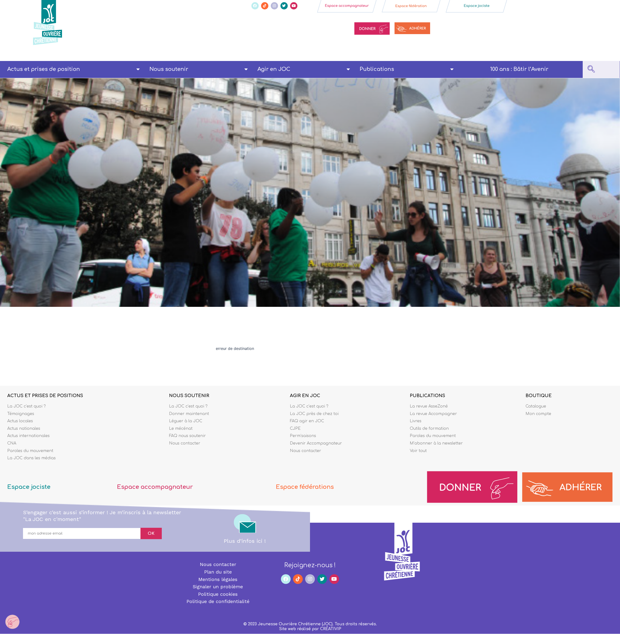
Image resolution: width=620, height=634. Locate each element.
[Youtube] (293, 5)
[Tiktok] (264, 5)
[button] (591, 69)
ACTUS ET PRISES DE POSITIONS (45, 395)
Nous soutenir (168, 69)
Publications (377, 69)
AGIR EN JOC (305, 395)
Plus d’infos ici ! (245, 541)
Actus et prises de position (43, 69)
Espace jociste (28, 487)
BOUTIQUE (539, 395)
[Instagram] (274, 5)
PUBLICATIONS (427, 395)
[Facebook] (255, 5)
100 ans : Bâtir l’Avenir (519, 69)
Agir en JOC (273, 69)
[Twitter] (284, 5)
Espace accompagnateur (155, 487)
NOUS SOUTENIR (189, 395)
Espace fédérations (305, 487)
